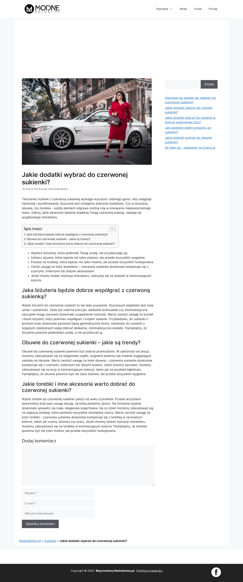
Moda (183, 8)
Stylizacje (162, 8)
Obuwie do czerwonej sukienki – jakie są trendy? (58, 239)
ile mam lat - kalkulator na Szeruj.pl (190, 147)
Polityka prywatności (149, 570)
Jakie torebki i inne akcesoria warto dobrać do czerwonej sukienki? (71, 243)
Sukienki (50, 541)
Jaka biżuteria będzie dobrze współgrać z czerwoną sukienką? (67, 234)
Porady (213, 8)
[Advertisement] (121, 44)
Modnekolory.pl (30, 541)
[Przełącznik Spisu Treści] (111, 229)
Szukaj (209, 84)
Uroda (198, 8)
